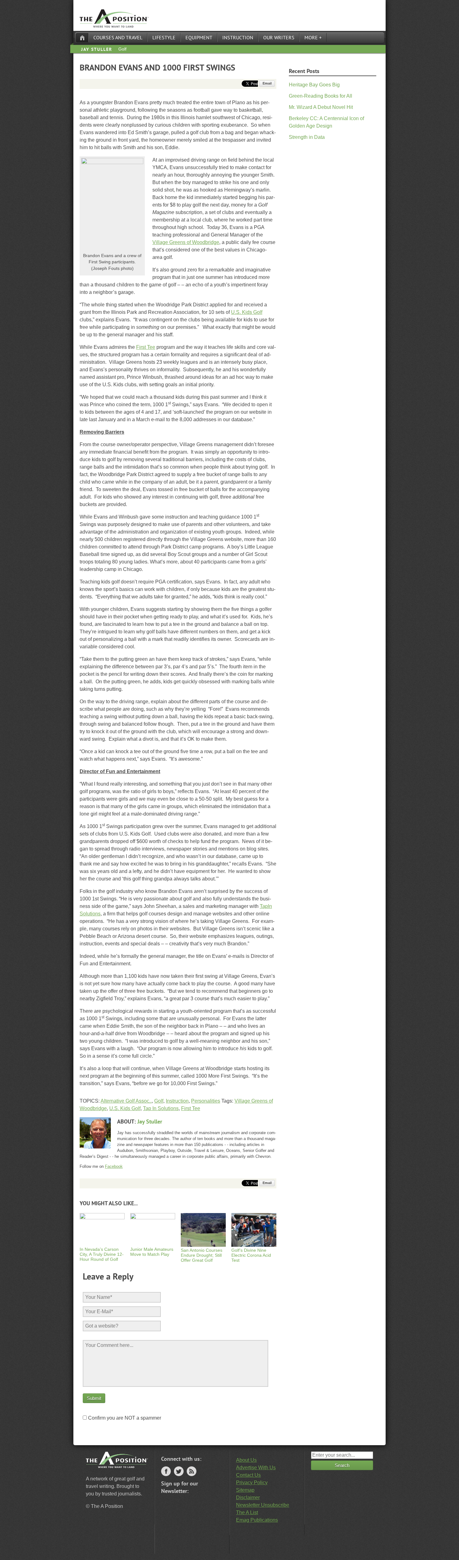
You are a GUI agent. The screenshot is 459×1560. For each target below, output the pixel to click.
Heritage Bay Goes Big (314, 84)
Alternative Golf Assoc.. (126, 1101)
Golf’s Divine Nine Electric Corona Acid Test (251, 1255)
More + (313, 37)
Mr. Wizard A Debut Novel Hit (321, 107)
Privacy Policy (252, 1482)
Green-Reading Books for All (320, 96)
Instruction (237, 37)
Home (82, 37)
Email (267, 83)
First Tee (145, 347)
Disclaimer (248, 1497)
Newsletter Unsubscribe (262, 1505)
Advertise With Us (256, 1467)
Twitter (179, 1471)
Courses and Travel (117, 37)
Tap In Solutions (161, 1108)
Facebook (114, 1166)
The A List (247, 1512)
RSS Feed (191, 1471)
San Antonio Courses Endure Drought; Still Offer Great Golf (201, 1255)
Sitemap (245, 1490)
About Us (246, 1460)
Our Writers (278, 37)
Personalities (205, 1101)
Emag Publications (257, 1520)
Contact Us (248, 1475)
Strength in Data (307, 137)
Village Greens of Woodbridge (185, 242)
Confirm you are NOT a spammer (124, 1418)
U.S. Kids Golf (246, 312)
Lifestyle (163, 37)
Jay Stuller (96, 49)
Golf (122, 49)
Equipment (198, 37)
